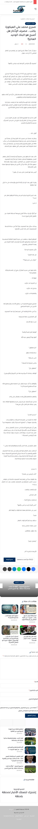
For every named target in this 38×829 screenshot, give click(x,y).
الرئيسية (32, 19)
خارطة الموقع (19, 816)
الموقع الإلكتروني (33, 699)
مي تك (11, 809)
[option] (19, 586)
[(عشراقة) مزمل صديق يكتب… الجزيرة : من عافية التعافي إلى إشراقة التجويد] (28, 609)
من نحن (26, 816)
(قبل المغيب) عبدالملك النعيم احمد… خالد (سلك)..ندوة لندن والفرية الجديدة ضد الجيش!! (12, 759)
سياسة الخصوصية (9, 816)
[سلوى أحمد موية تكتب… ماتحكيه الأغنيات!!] (10, 609)
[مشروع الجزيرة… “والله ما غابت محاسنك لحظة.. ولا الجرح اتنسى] (30, 769)
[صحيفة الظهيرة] (19, 9)
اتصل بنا (19, 819)
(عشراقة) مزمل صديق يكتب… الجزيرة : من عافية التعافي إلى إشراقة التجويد (29, 617)
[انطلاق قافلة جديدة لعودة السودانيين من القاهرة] (30, 732)
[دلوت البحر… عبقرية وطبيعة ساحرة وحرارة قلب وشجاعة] (30, 741)
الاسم (36, 682)
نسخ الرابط (9, 559)
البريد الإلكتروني (33, 690)
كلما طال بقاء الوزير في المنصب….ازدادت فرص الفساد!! (30, 638)
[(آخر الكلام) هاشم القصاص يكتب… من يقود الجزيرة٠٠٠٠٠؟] (30, 750)
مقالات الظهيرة (25, 19)
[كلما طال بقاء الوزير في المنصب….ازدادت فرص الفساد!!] (28, 630)
